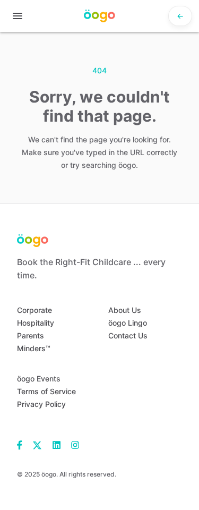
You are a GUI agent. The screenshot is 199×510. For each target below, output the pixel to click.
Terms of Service (46, 391)
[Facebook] (22, 444)
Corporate (34, 309)
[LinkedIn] (56, 444)
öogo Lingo (127, 322)
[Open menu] (17, 16)
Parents (30, 335)
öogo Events (38, 378)
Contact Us (128, 335)
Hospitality (35, 322)
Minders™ (33, 348)
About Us (124, 309)
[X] (37, 444)
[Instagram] (72, 444)
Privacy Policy (41, 404)
